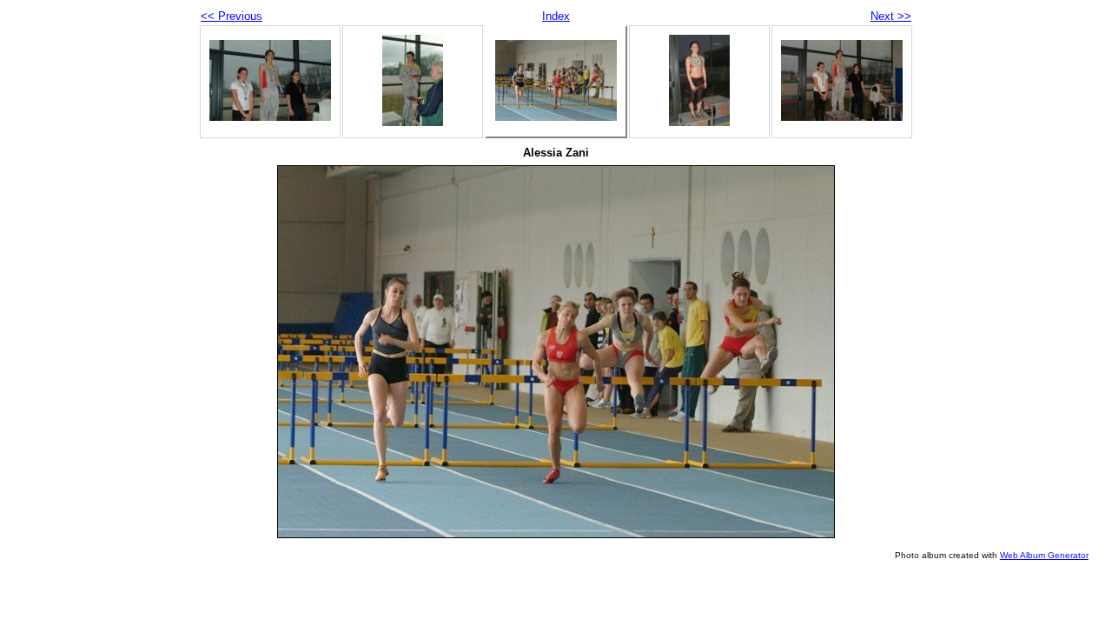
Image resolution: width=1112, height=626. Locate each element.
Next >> (890, 16)
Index (556, 16)
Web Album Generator (1044, 555)
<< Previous (231, 16)
